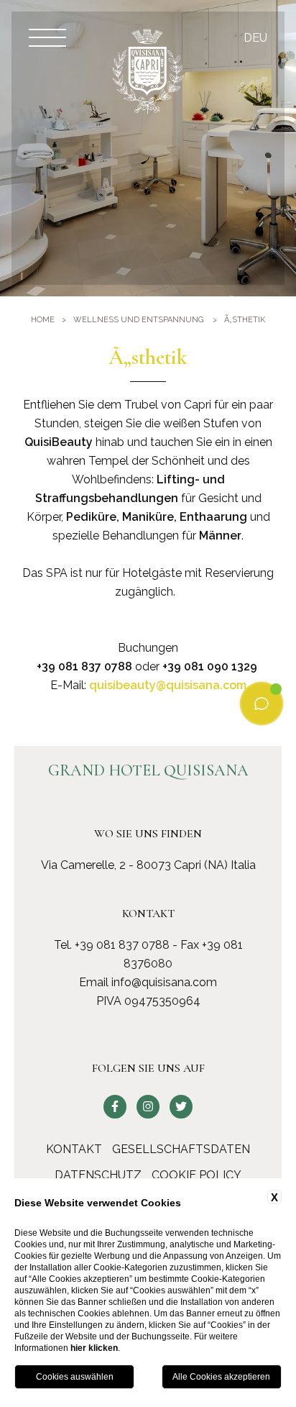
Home (43, 319)
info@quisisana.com (164, 982)
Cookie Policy (196, 1175)
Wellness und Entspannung (138, 319)
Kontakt (74, 1149)
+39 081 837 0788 (122, 945)
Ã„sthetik (244, 319)
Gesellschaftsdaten (181, 1149)
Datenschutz (98, 1175)
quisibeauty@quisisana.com (167, 685)
